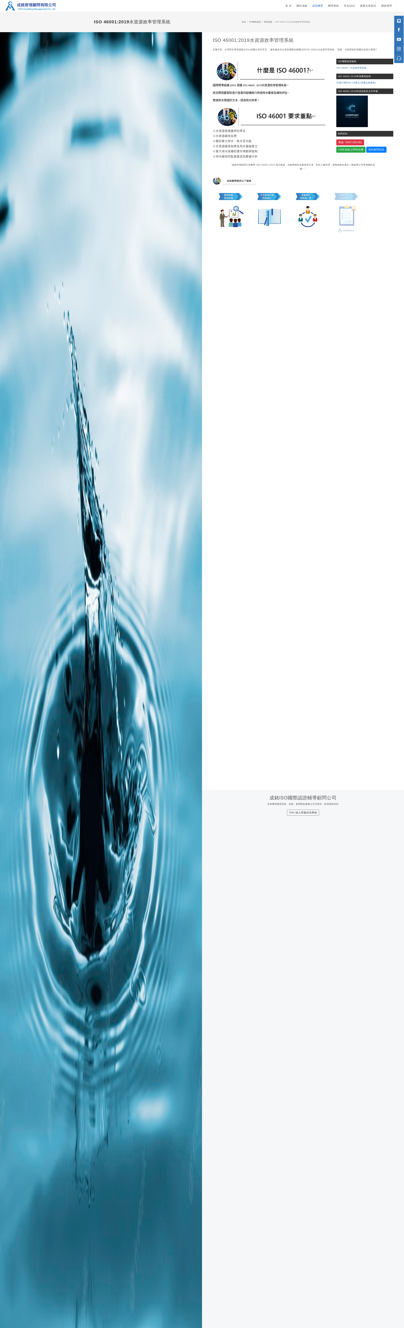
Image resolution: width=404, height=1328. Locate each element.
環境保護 (268, 22)
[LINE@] (399, 20)
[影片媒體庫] (399, 39)
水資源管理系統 (358, 68)
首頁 (244, 22)
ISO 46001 (342, 68)
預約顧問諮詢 (376, 149)
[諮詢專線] (399, 58)
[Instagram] (399, 49)
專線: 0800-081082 (350, 142)
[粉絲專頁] (399, 30)
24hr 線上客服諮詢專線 (303, 812)
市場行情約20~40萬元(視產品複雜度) (356, 82)
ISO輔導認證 (255, 22)
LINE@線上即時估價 (350, 149)
